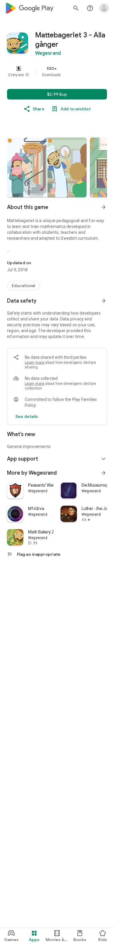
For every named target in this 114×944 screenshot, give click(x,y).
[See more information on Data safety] (103, 301)
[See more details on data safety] (27, 416)
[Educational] (23, 285)
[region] (57, 71)
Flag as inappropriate (34, 554)
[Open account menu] (104, 8)
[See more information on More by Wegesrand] (103, 473)
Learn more (34, 363)
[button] (27, 75)
